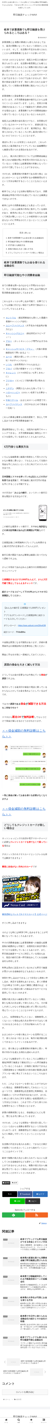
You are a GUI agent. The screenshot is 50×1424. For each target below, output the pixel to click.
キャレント (11, 373)
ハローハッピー (13, 392)
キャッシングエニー (15, 333)
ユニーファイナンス (15, 325)
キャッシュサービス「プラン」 (20, 349)
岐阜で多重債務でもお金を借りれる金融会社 (26, 238)
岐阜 (15, 1183)
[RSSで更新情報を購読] (36, 1215)
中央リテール (12, 400)
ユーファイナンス (14, 404)
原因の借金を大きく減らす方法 (20, 249)
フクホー (10, 380)
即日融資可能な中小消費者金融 (20, 242)
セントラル (11, 318)
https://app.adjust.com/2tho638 (32, 625)
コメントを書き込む (25, 1392)
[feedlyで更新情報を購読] (13, 1215)
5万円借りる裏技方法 (16, 245)
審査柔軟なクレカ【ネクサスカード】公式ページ (24, 914)
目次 (21, 233)
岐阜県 (7, 1183)
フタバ (9, 369)
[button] (32, 1201)
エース (9, 357)
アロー (9, 341)
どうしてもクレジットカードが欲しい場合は (26, 253)
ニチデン (10, 388)
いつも (9, 364)
